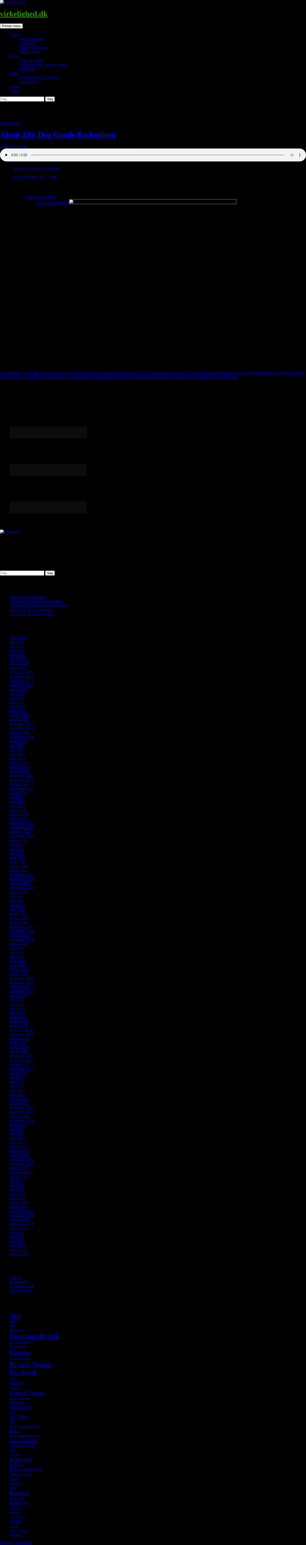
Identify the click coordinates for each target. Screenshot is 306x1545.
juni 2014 (17, 1237)
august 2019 (19, 995)
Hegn (154, 373)
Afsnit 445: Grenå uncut (28, 597)
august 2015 (19, 1176)
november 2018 (21, 1034)
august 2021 (19, 892)
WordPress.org (21, 1290)
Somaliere (191, 377)
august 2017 (19, 1073)
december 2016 (21, 1107)
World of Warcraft (19, 1530)
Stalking (205, 377)
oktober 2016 (20, 1116)
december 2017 (21, 1056)
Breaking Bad (17, 1346)
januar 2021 (18, 922)
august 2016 (19, 1125)
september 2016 (21, 1120)
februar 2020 (19, 969)
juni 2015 (17, 1185)
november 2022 (21, 827)
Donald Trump (30, 1364)
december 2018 (21, 1030)
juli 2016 (16, 1129)
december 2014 (21, 1211)
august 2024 (19, 741)
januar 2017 (18, 1103)
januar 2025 (18, 719)
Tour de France (18, 1517)
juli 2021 (16, 896)
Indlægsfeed (19, 1282)
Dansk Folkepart (77, 373)
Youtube (16, 1535)
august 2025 (19, 689)
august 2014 (19, 1228)
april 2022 (17, 857)
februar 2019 (19, 1021)
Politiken (16, 1483)
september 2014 (21, 1224)
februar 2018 (19, 1047)
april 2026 (17, 655)
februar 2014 (19, 1254)
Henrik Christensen (33, 47)
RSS (42, 176)
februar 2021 (19, 918)
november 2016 (21, 1112)
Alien (13, 1325)
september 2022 (21, 836)
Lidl (12, 1450)
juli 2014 (16, 1232)
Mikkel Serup (29, 52)
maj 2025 (17, 702)
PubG (117, 377)
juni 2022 (17, 849)
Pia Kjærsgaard (68, 377)
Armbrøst (7, 373)
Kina (14, 1431)
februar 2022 (19, 866)
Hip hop (164, 373)
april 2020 (17, 961)
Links (14, 73)
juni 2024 (17, 750)
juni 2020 (17, 952)
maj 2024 (17, 754)
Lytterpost (21, 1459)
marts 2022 (18, 862)
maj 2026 (17, 650)
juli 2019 (16, 1000)
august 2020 (19, 944)
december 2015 (21, 1159)
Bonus (14, 56)
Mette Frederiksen (26, 1469)
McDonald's (16, 1465)
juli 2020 (16, 948)
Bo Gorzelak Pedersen (22, 1342)
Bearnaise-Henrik (34, 1335)
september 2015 (21, 1172)
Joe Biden (19, 1416)
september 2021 (21, 888)
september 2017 (21, 1069)
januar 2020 (18, 974)
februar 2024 (19, 767)
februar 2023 (19, 814)
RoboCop (19, 1502)
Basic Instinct (24, 373)
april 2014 (17, 1245)
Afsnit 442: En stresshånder (30, 610)
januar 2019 (18, 1026)
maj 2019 (17, 1008)
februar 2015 (19, 1202)
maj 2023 (17, 801)
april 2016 (17, 1142)
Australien (17, 1330)
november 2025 (21, 676)
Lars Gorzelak (23, 1440)
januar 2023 (18, 819)
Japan (13, 1412)
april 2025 (17, 706)
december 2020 (21, 926)
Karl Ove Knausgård (25, 1426)
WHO (233, 377)
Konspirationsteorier (25, 1435)
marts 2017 (18, 1095)
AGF (16, 1315)
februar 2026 (19, 663)
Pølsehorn (105, 377)
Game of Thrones (27, 1393)
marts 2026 (18, 659)
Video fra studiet (31, 60)
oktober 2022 (20, 832)
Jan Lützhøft (20, 1407)
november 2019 (21, 982)
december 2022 (21, 823)
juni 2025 (17, 698)
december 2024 (21, 724)
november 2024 (21, 728)
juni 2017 (17, 1082)
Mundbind (265, 373)
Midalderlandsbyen (20, 1474)
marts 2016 (18, 1146)
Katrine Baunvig (31, 39)
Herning (16, 1402)
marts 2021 (18, 913)
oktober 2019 (20, 987)
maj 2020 (17, 957)
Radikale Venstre (134, 377)
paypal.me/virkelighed (52, 203)
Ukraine (14, 1526)
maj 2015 (17, 1189)
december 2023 (21, 775)
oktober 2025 (20, 681)
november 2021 (21, 879)
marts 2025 (18, 711)
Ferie (12, 1378)
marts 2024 (18, 763)
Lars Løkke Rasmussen (22, 1445)
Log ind (16, 1278)
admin (22, 146)
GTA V (144, 373)
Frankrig (14, 1388)
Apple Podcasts (25, 176)
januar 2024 (18, 771)
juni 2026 (17, 646)
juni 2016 (17, 1133)
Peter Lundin (26, 377)
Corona (59, 373)
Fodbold (17, 1382)
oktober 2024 (20, 732)
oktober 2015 (20, 1168)
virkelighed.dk (24, 13)
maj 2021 (17, 905)
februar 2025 (19, 715)
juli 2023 (16, 797)
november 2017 (21, 1060)
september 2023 (21, 788)
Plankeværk (89, 377)
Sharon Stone (174, 377)
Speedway (15, 1512)
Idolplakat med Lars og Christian (44, 65)
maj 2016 (17, 1138)
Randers (19, 1492)
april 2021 (17, 909)
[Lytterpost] (9, 532)
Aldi (12, 1321)
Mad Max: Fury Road (187, 373)
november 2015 (21, 1164)
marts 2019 (18, 1017)
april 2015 (17, 1194)
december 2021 (21, 875)
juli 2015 (16, 1181)
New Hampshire (285, 373)
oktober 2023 (20, 784)
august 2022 (19, 840)
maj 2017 (17, 1086)
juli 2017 (16, 1077)
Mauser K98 (213, 373)
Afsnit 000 (27, 69)
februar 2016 (19, 1151)
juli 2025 (16, 694)
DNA (94, 373)
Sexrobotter (16, 1508)
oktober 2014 (20, 1220)
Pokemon (15, 1479)
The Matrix (220, 377)
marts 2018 (18, 1043)
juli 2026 (16, 642)
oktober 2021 (20, 883)
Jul (12, 1421)
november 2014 (21, 1215)
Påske (13, 1487)
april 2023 (17, 806)
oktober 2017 (20, 1064)
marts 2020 (18, 965)
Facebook (105, 373)
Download (52, 168)
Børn (50, 373)
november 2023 (21, 780)
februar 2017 (19, 1099)
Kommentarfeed (22, 1286)
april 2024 (17, 758)
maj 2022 (17, 853)
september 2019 (21, 991)
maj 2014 (17, 1241)
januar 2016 (18, 1155)
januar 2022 (18, 870)
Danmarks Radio (20, 1358)
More (53, 176)
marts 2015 (18, 1198)
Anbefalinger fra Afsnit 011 (39, 77)
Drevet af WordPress (15, 1543)
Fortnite (119, 373)
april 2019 (17, 1013)
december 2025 (21, 672)
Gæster (15, 34)
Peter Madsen (46, 377)
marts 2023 (18, 810)
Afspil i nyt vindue (27, 168)
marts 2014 (18, 1250)
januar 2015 (18, 1207)
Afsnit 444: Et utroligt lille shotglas (36, 601)
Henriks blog (29, 82)
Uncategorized (11, 123)
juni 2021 (17, 900)
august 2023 (19, 793)
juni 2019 (17, 1004)
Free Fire (132, 373)
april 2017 (17, 1090)
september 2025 (21, 685)
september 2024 (21, 737)
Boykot (40, 373)
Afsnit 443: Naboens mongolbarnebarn (39, 605)
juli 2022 (16, 844)
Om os (15, 86)
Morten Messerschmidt (240, 373)
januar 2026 (18, 668)
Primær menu (11, 26)
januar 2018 (18, 1051)
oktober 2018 (20, 1038)
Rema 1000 (17, 1498)
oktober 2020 (20, 935)
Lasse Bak (27, 43)
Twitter (16, 1521)
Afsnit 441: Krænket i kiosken (32, 614)
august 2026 (19, 637)
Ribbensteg (155, 377)
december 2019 (21, 978)
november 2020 (21, 931)
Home (14, 90)
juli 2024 (16, 745)
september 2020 (21, 939)
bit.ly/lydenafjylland (40, 197)
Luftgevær (15, 1454)
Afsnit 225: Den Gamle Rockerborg (58, 134)
